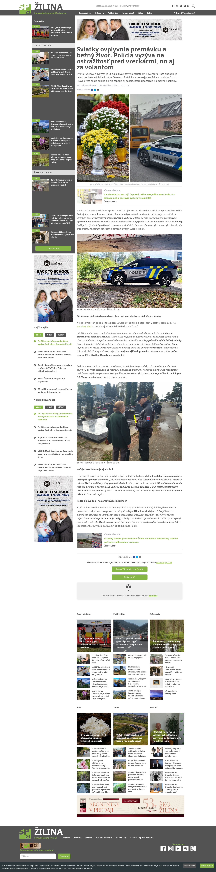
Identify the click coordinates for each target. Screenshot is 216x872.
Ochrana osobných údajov (79, 868)
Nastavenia (189, 865)
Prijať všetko (207, 865)
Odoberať (127, 445)
